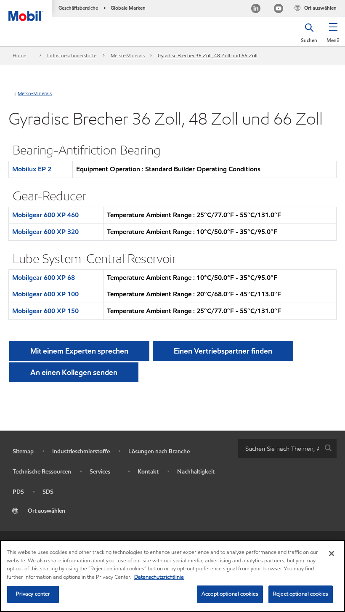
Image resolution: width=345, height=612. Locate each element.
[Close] (331, 553)
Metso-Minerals (128, 55)
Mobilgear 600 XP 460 (45, 214)
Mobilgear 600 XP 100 (45, 294)
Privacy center (33, 594)
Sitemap (23, 451)
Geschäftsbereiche (78, 7)
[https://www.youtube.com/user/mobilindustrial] (279, 9)
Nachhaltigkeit (196, 472)
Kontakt (148, 472)
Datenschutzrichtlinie (159, 577)
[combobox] (287, 448)
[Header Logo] (26, 10)
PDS (18, 492)
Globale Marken (128, 7)
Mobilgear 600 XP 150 (45, 310)
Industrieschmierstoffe (71, 55)
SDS (47, 492)
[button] (333, 36)
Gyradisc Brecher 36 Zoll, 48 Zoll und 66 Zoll (207, 55)
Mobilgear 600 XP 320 (45, 231)
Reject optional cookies (300, 594)
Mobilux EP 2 (31, 169)
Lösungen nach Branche (159, 451)
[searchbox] (279, 448)
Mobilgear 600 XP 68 (43, 277)
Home (19, 55)
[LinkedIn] (256, 9)
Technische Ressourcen (42, 472)
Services (100, 472)
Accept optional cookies (230, 594)
